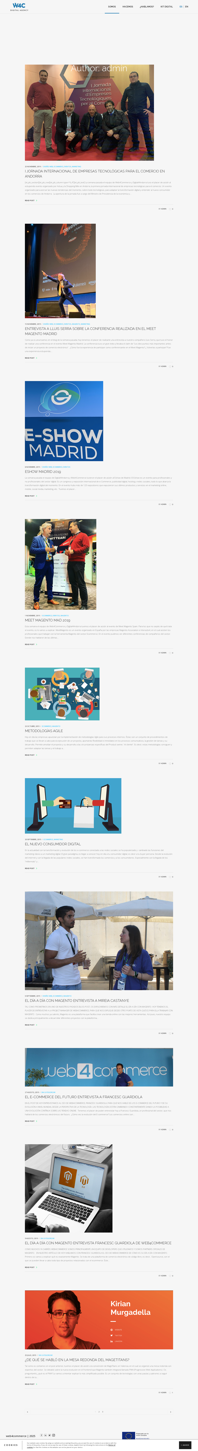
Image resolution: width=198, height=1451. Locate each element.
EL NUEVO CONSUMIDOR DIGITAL (53, 844)
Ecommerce (58, 166)
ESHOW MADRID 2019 (43, 472)
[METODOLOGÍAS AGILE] (99, 694)
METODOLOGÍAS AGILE (44, 731)
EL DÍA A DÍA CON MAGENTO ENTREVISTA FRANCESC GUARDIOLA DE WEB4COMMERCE (98, 1243)
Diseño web (48, 166)
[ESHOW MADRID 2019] (99, 421)
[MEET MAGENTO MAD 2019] (99, 564)
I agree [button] (185, 1445)
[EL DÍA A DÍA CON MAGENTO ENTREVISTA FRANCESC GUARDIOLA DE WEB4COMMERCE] (99, 1188)
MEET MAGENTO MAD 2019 (47, 620)
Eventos (67, 166)
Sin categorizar (48, 1092)
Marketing (76, 166)
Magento (76, 324)
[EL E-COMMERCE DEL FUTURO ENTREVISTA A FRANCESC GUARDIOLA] (99, 1067)
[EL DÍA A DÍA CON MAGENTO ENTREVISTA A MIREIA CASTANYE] (99, 940)
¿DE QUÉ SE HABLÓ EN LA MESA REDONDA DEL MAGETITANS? (77, 1360)
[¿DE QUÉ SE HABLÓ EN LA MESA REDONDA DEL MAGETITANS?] (99, 1319)
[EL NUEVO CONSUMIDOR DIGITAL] (99, 806)
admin (163, 209)
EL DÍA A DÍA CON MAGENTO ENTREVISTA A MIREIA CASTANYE (77, 1001)
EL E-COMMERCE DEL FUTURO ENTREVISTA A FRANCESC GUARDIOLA (83, 1097)
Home (86, 77)
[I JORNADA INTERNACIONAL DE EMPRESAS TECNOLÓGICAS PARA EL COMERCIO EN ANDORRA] (99, 113)
